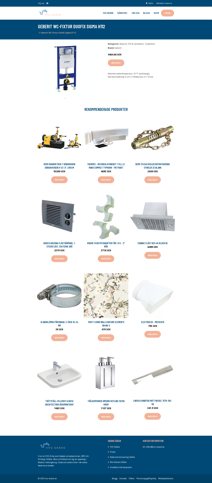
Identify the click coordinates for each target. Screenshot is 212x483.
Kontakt (123, 478)
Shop (156, 13)
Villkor (132, 478)
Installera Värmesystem (121, 467)
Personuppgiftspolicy (146, 478)
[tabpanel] (65, 68)
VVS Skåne (108, 13)
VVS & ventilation (136, 44)
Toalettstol (150, 44)
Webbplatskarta (165, 478)
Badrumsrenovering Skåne (122, 457)
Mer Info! (116, 63)
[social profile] (47, 3)
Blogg (146, 13)
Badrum (123, 44)
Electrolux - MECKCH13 (152, 322)
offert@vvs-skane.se (164, 3)
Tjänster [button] (122, 13)
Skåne (150, 3)
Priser (168, 13)
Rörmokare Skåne (118, 462)
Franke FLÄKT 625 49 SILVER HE (153, 243)
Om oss (135, 13)
